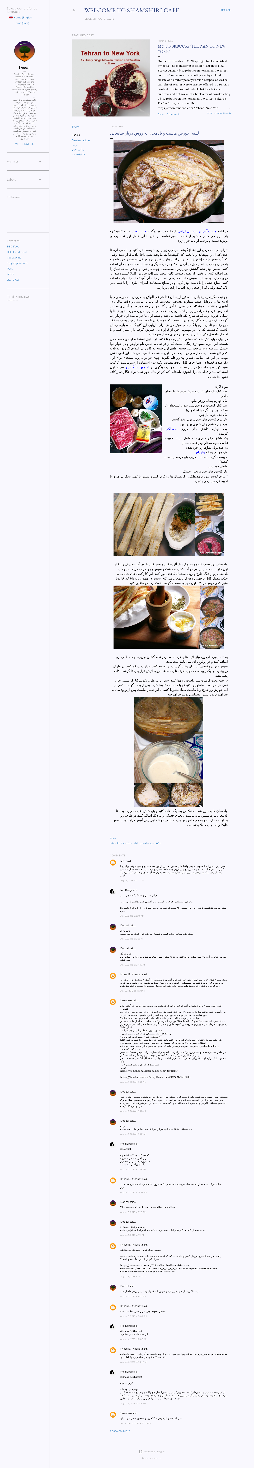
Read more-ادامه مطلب (219, 113)
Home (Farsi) (21, 23)
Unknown (126, 1000)
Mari (122, 861)
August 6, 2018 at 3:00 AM (133, 1339)
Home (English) (22, 17)
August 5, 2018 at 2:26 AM (133, 1169)
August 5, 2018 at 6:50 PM (133, 1296)
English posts (94, 18)
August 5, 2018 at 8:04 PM (133, 1316)
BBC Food (13, 246)
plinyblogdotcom (17, 263)
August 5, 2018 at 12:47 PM (133, 1192)
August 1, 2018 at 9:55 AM (132, 1134)
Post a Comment (120, 1431)
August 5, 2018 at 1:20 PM (133, 1212)
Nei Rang (126, 890)
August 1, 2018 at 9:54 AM (133, 1111)
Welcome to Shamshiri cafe (131, 10)
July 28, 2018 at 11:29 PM (132, 990)
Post (10, 268)
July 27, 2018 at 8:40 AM (132, 964)
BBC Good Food (17, 252)
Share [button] (160, 114)
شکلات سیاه (13, 279)
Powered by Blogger (154, 1451)
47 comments (173, 114)
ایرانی (75, 144)
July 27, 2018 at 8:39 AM (132, 938)
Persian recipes (81, 140)
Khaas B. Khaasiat (131, 974)
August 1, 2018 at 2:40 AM (133, 1082)
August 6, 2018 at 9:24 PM (133, 1362)
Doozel (124, 925)
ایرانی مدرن (78, 149)
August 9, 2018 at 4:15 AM (133, 1403)
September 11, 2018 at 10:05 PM (135, 1423)
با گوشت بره (78, 153)
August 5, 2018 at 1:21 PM (132, 1235)
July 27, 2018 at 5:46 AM (132, 916)
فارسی (110, 18)
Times (10, 274)
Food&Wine (14, 257)
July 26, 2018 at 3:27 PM (132, 880)
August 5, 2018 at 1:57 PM (132, 1276)
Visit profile (24, 143)
